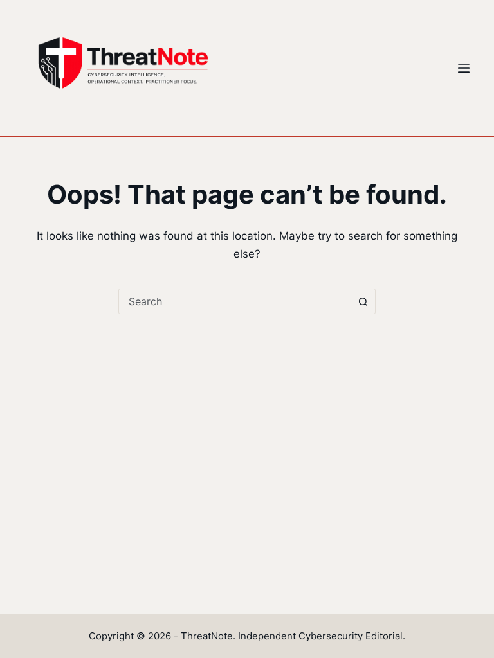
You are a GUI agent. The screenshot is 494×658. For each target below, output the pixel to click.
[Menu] (464, 68)
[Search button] (363, 301)
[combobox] (235, 301)
